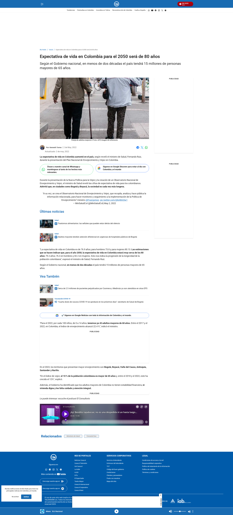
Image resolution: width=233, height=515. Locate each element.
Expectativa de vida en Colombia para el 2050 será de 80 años (77, 50)
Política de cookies (148, 469)
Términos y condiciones (150, 472)
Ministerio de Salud (73, 436)
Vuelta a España (140, 10)
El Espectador (79, 478)
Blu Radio (43, 50)
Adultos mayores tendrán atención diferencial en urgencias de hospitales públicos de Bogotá (97, 237)
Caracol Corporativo (81, 487)
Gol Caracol (78, 466)
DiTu (76, 475)
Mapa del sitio (111, 481)
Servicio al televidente (114, 460)
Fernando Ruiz (91, 436)
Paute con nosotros (113, 478)
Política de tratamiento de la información (156, 466)
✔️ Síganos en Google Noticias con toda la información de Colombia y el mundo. (97, 315)
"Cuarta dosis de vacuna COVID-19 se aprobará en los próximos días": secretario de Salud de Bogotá (100, 302)
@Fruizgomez (92, 200)
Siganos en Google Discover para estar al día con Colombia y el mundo (124, 168)
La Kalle (77, 469)
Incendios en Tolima (103, 10)
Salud (51, 50)
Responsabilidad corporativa (152, 463)
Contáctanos (111, 472)
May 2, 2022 (110, 203)
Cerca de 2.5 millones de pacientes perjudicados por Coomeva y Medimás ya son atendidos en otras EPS (102, 288)
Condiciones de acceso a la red (152, 460)
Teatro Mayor (79, 481)
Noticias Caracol (80, 460)
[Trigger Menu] (42, 4)
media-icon (116, 511)
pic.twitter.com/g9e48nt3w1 (114, 200)
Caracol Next (79, 490)
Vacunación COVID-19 (62, 299)
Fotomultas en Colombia (85, 10)
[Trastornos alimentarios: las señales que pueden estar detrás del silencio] (46, 224)
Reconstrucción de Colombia (122, 10)
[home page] (116, 3)
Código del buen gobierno (115, 469)
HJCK (76, 472)
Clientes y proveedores (114, 475)
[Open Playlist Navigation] (192, 511)
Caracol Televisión (81, 463)
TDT (108, 466)
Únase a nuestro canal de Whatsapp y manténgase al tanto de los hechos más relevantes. (64, 169)
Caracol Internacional (82, 484)
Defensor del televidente (115, 463)
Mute (170, 511)
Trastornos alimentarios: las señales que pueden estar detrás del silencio (89, 223)
